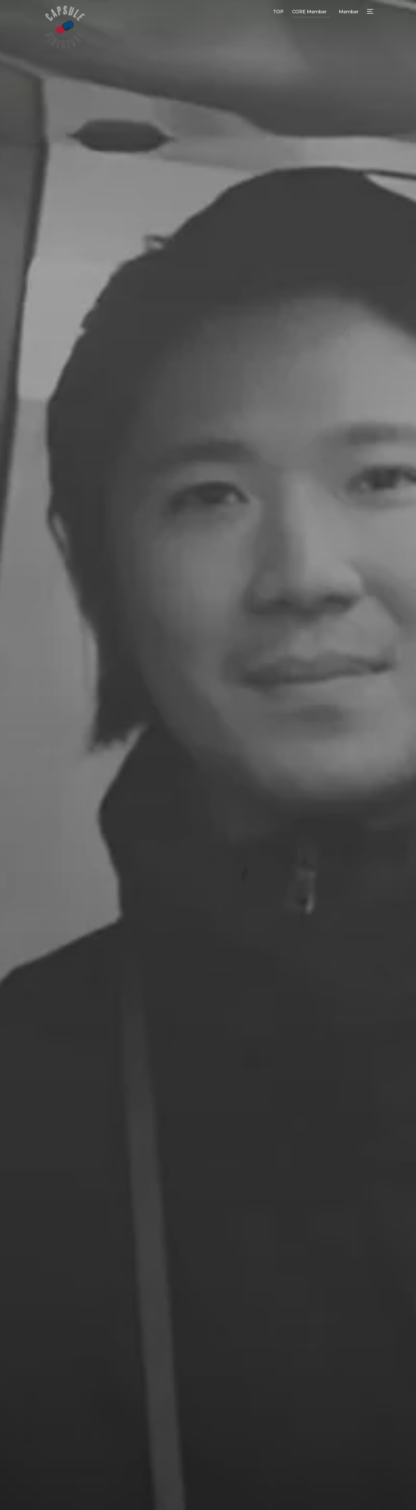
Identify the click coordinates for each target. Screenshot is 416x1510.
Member (349, 11)
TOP (278, 11)
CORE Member (309, 11)
